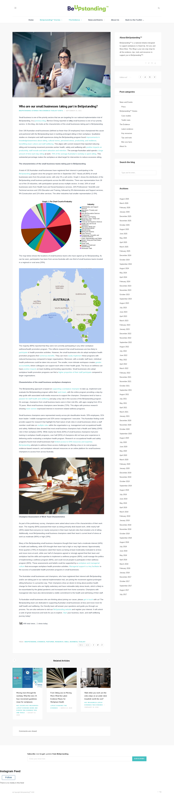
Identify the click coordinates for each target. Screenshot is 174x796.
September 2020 (126, 434)
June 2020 (123, 447)
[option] (27, 694)
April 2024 (123, 277)
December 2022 (125, 334)
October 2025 (125, 225)
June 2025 (123, 234)
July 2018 (123, 547)
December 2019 (125, 473)
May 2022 (123, 360)
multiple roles (43, 425)
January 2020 (125, 468)
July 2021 (123, 399)
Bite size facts (126, 142)
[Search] (159, 8)
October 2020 (125, 429)
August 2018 (124, 542)
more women (31, 409)
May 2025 (123, 238)
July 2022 (123, 351)
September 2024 (126, 264)
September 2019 (126, 486)
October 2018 (125, 534)
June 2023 (123, 312)
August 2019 (124, 490)
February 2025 (125, 251)
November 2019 (125, 477)
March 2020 (124, 460)
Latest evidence (23, 708)
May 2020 (123, 451)
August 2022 (124, 347)
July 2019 (123, 494)
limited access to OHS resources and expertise (73, 442)
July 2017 (123, 594)
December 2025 (125, 216)
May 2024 (123, 273)
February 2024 (125, 281)
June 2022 (123, 355)
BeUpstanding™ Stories (50, 20)
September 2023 (126, 299)
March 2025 (124, 247)
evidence (41, 641)
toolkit (82, 641)
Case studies (126, 116)
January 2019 (125, 520)
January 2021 (125, 416)
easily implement (75, 356)
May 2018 (123, 555)
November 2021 (125, 381)
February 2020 (125, 464)
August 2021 (124, 394)
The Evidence (74, 20)
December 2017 (125, 577)
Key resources (32, 705)
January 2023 (125, 329)
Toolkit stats (57, 110)
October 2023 (125, 294)
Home (31, 20)
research (59, 641)
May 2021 (123, 403)
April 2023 (123, 316)
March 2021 (124, 412)
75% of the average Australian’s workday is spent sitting (74, 154)
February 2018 (125, 568)
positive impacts (29, 369)
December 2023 (125, 286)
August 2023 (124, 303)
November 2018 (125, 529)
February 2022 (125, 373)
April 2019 (123, 507)
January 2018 (125, 573)
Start (65, 613)
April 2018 (123, 560)
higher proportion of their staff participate (74, 372)
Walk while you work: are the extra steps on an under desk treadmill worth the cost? (95, 696)
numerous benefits (46, 356)
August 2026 (124, 199)
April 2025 (123, 242)
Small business (71, 641)
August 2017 (124, 590)
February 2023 (125, 325)
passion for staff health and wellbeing (34, 399)
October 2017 (125, 581)
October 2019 (125, 481)
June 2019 (123, 499)
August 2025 (124, 229)
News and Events (95, 20)
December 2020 (125, 420)
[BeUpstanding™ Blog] (87, 9)
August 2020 (124, 438)
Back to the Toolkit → (134, 20)
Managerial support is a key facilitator (84, 566)
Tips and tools (126, 138)
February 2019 (125, 516)
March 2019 (124, 512)
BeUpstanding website (62, 609)
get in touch (88, 599)
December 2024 (125, 255)
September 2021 (126, 390)
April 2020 (123, 455)
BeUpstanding (24, 174)
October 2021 (125, 386)
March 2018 (124, 564)
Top (160, 792)
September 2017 (126, 586)
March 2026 (124, 203)
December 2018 (125, 525)
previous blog (40, 121)
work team (62, 392)
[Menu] (15, 8)
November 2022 (125, 338)
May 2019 (123, 503)
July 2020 (123, 442)
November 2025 (125, 221)
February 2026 (125, 208)
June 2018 (123, 551)
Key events (21, 705)
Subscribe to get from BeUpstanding (47, 754)
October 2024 (125, 260)
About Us (115, 20)
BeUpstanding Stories (28, 110)
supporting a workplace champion (66, 389)
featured (50, 641)
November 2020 (125, 425)
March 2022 (124, 368)
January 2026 (125, 212)
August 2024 (124, 268)
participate (23, 352)
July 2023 (123, 308)
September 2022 (126, 342)
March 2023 (124, 321)
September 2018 (126, 538)
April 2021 (123, 408)
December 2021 (125, 377)
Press (123, 107)
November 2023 (125, 290)
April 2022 (123, 364)
